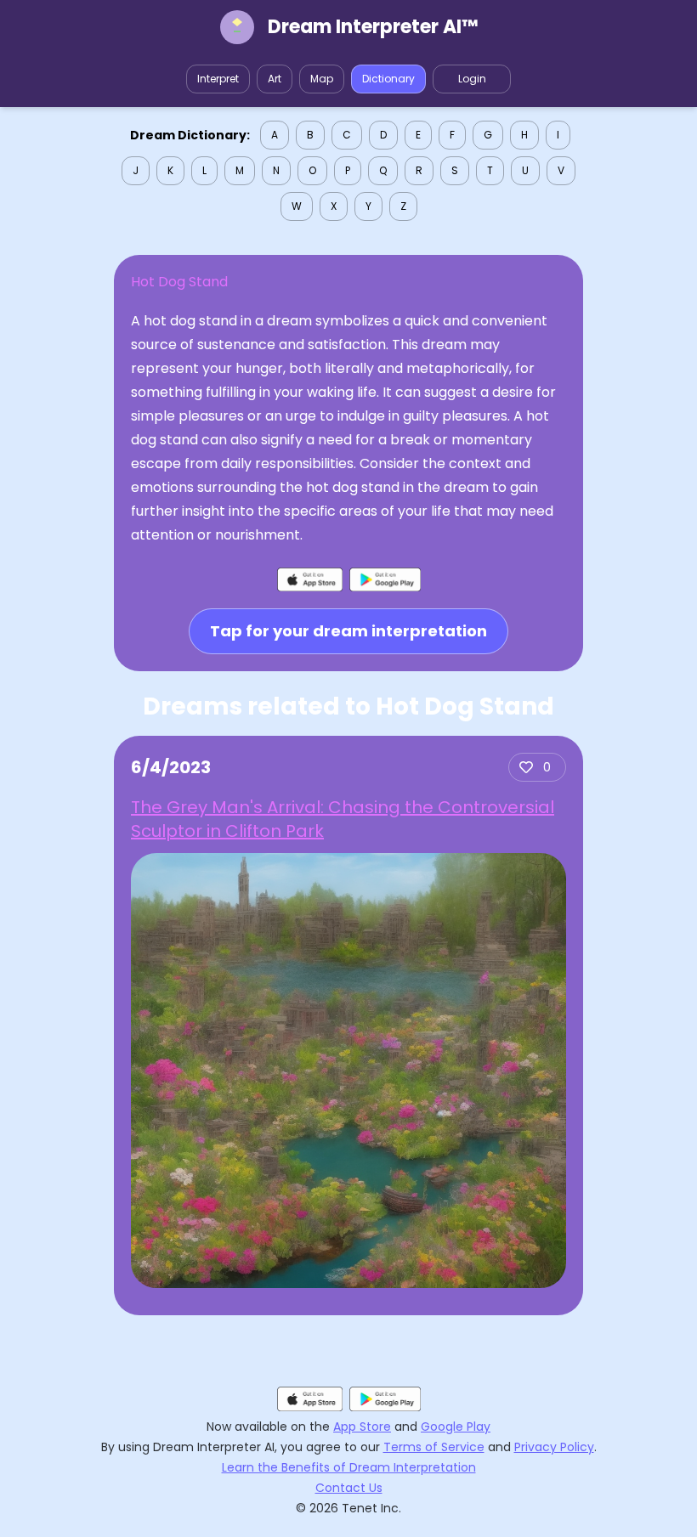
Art (274, 78)
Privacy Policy (554, 1446)
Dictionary (388, 78)
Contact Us (348, 1487)
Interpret (218, 78)
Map (321, 78)
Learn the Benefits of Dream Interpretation (349, 1467)
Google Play (455, 1426)
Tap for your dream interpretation (348, 630)
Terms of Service (433, 1446)
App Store (362, 1426)
